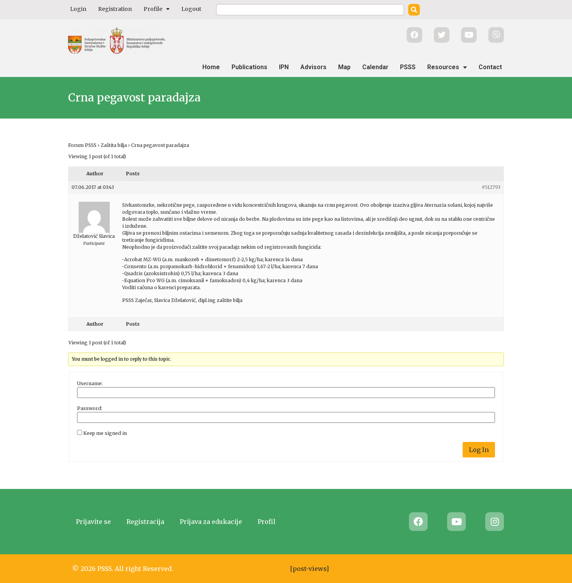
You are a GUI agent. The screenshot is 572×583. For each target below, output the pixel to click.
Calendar (375, 67)
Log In (479, 450)
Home (211, 67)
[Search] (414, 10)
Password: (89, 408)
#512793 (491, 187)
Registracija (145, 521)
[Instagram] (494, 521)
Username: (90, 383)
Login (78, 8)
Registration (115, 8)
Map (344, 67)
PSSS (408, 67)
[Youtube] (456, 521)
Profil (266, 521)
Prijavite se (93, 521)
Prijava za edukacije (211, 521)
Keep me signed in (105, 433)
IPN (284, 67)
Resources (443, 67)
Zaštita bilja (114, 145)
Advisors (313, 67)
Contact (490, 67)
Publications (249, 67)
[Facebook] (418, 521)
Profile (153, 8)
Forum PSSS (82, 145)
